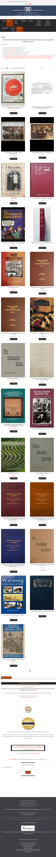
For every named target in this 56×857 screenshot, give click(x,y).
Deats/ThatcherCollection (48, 23)
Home (3, 21)
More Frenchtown (13, 287)
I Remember (13, 198)
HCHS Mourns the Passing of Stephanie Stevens (33, 1)
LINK (47, 736)
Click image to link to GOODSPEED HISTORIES (28, 753)
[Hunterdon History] (28, 6)
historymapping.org (7, 736)
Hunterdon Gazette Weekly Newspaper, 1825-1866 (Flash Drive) (42, 107)
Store (18, 28)
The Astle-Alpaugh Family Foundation (28, 843)
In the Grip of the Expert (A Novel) (42, 198)
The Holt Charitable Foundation (28, 844)
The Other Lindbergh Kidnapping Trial (42, 429)
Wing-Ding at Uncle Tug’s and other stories (13, 660)
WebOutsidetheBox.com (31, 822)
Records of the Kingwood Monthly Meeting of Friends (42, 379)
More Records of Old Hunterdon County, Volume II (13, 333)
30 (6, 68)
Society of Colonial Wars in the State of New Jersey (28, 850)
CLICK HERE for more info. (28, 697)
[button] (11, 23)
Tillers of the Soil (13, 473)
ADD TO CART (14, 113)
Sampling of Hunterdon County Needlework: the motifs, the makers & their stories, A (13, 425)
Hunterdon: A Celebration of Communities (13, 153)
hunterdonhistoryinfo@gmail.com (46, 56)
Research (23, 21)
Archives (30, 21)
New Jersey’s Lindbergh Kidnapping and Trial (42, 333)
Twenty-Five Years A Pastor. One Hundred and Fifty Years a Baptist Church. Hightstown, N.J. (13, 519)
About (9, 21)
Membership (5, 28)
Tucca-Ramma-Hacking (42, 473)
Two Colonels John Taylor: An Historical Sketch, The (42, 565)
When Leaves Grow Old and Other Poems (42, 611)
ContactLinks (13, 29)
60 (8, 68)
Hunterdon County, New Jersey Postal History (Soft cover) (13, 107)
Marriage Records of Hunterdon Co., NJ (42, 243)
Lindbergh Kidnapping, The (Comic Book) (13, 243)
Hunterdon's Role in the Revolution (42, 153)
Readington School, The (13, 378)
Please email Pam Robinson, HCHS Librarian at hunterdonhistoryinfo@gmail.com (22, 693)
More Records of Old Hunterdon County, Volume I (42, 288)
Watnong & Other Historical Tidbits (13, 615)
